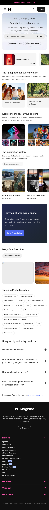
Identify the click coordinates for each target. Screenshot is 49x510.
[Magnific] (24, 409)
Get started (7, 481)
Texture (20, 301)
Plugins (7, 464)
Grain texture (8, 333)
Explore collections (11, 164)
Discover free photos (12, 256)
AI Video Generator (9, 450)
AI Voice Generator (9, 453)
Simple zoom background (12, 324)
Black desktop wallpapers (12, 314)
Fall (28, 305)
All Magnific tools (8, 475)
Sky (39, 324)
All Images (24, 19)
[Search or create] (33, 9)
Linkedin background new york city (15, 319)
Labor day (18, 305)
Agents (6, 461)
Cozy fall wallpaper (27, 296)
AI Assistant (6, 445)
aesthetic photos (17, 43)
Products (6, 438)
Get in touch (7, 494)
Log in (41, 9)
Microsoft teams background (34, 310)
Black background (31, 314)
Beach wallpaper (39, 305)
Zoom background (10, 296)
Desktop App (8, 467)
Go (7, 279)
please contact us (35, 395)
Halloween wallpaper (11, 328)
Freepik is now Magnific (23, 3)
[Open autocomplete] (7, 36)
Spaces (5, 442)
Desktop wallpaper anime (12, 310)
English (24, 428)
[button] (24, 428)
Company (6, 488)
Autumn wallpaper (28, 328)
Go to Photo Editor (14, 233)
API (3, 472)
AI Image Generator (9, 447)
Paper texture (8, 301)
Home (16, 19)
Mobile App (6, 470)
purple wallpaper (34, 43)
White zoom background (35, 301)
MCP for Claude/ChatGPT (11, 458)
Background (29, 324)
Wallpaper (7, 305)
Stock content (7, 456)
